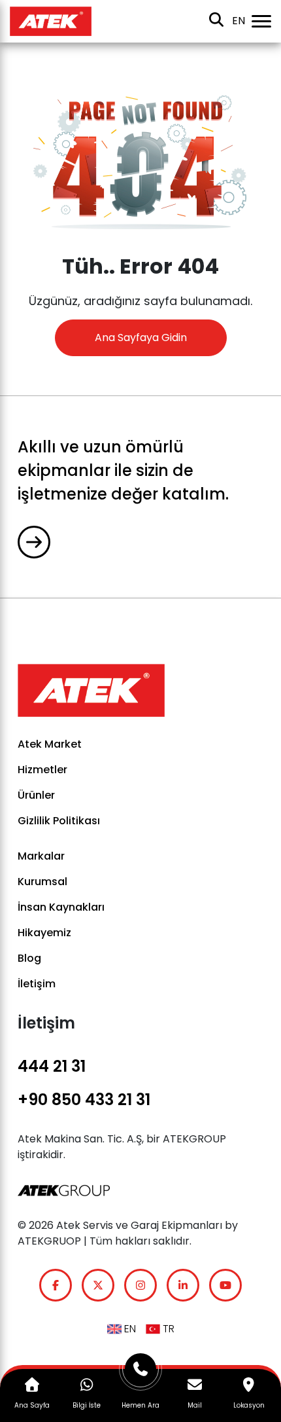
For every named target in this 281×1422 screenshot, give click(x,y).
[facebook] (55, 1285)
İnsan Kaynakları (61, 907)
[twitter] (98, 1285)
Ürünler (36, 795)
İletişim (37, 983)
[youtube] (225, 1285)
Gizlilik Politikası (59, 820)
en (238, 20)
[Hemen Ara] (141, 1374)
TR (167, 1328)
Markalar (41, 856)
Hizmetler (42, 769)
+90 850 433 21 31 (84, 1099)
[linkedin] (183, 1285)
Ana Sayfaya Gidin (141, 337)
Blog (29, 958)
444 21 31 (52, 1066)
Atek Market (50, 744)
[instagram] (140, 1285)
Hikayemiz (44, 932)
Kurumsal (42, 881)
